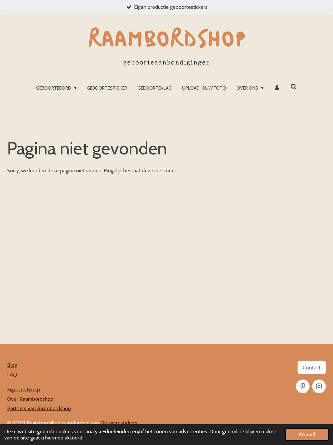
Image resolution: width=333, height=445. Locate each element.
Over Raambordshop (30, 399)
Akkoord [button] (307, 434)
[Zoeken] (293, 87)
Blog (12, 365)
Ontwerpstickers (118, 423)
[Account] (277, 88)
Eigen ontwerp (23, 389)
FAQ (12, 374)
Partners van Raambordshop (39, 408)
